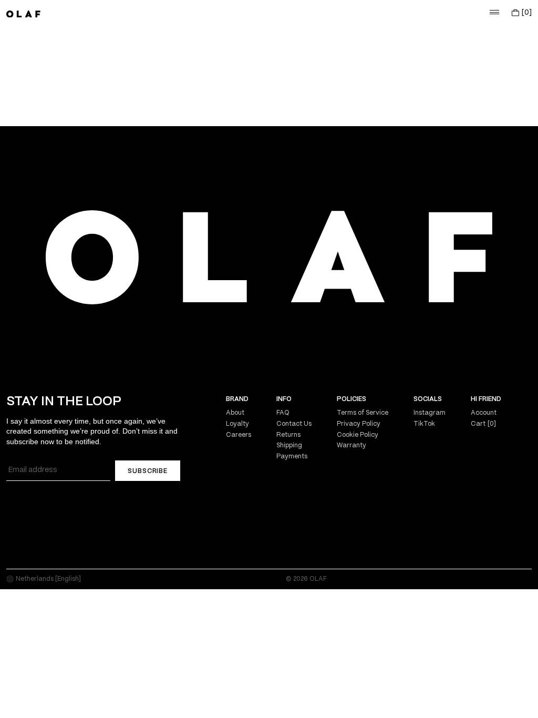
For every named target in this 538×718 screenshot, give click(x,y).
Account (483, 413)
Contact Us (294, 424)
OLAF (318, 579)
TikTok (424, 424)
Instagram (429, 413)
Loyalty (237, 424)
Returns (288, 435)
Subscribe (148, 471)
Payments (291, 456)
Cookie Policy (357, 435)
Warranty (351, 445)
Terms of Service (362, 413)
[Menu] (494, 12)
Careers (238, 435)
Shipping (289, 445)
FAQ (282, 413)
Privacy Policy (358, 424)
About (235, 413)
